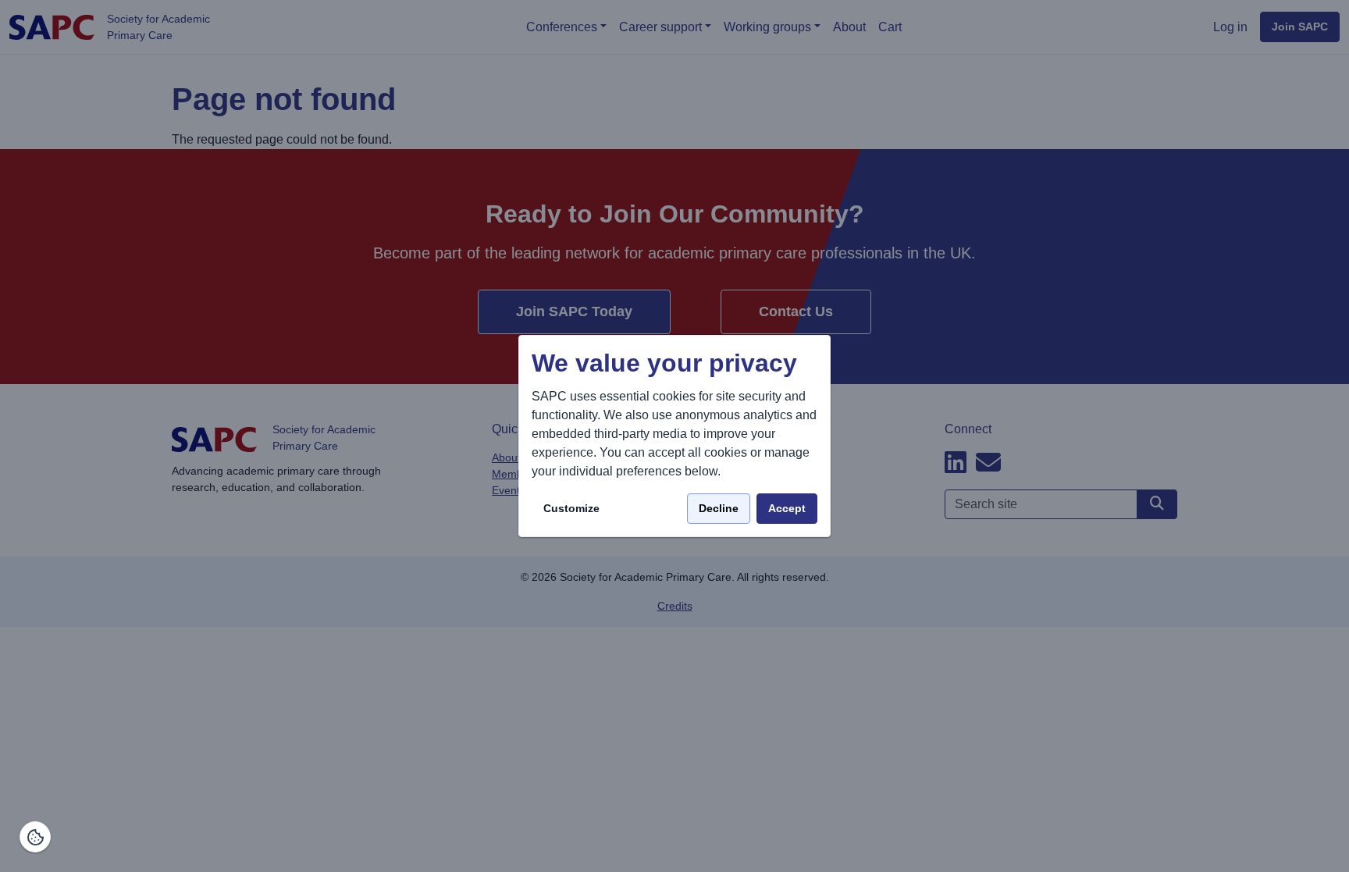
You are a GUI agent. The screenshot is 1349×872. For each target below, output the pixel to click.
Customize (571, 508)
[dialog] (674, 436)
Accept (787, 508)
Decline (719, 508)
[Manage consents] (35, 836)
